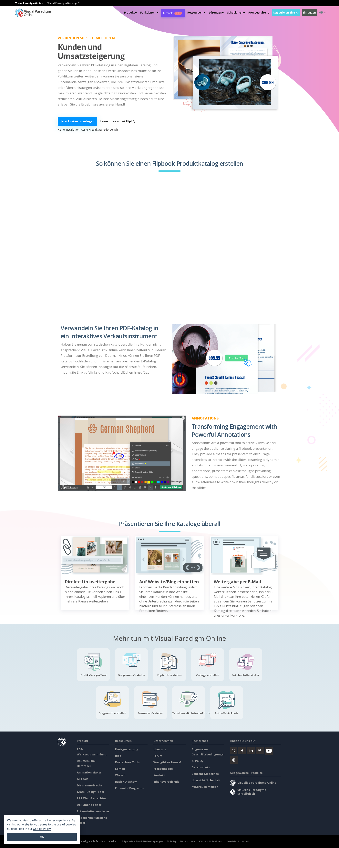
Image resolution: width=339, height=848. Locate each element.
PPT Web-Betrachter (91, 798)
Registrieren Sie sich (286, 12)
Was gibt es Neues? (167, 762)
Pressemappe (163, 769)
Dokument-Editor (89, 805)
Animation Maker (89, 772)
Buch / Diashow (126, 781)
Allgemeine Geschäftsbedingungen (142, 841)
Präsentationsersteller (93, 811)
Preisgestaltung (258, 12)
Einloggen (309, 12)
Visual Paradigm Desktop (62, 3)
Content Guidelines (205, 774)
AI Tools (171, 13)
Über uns (159, 749)
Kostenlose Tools (127, 762)
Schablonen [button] (234, 12)
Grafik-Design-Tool (90, 792)
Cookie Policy (42, 828)
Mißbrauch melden (205, 787)
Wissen (120, 775)
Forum (157, 756)
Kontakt (159, 775)
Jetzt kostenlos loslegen (77, 121)
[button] (149, 12)
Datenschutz (201, 767)
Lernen (120, 769)
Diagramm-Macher (90, 785)
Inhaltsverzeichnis (166, 781)
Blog (118, 756)
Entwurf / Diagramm (129, 788)
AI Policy (197, 761)
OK (42, 836)
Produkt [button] (129, 12)
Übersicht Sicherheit (206, 780)
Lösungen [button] (215, 12)
